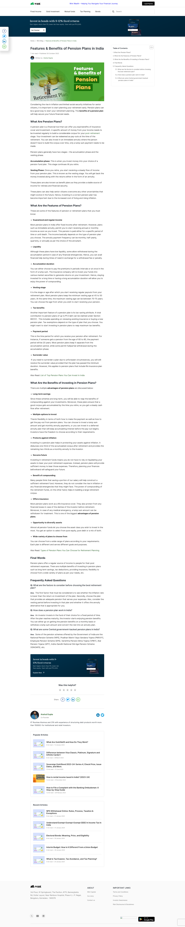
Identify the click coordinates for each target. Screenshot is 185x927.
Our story (90, 896)
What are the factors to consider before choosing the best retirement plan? (134, 70)
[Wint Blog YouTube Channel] (37, 917)
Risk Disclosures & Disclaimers (123, 904)
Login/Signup (148, 4)
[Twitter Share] (68, 699)
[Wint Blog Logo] (35, 3)
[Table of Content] (151, 47)
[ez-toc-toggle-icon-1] (150, 47)
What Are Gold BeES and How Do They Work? (67, 742)
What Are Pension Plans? (122, 52)
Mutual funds (70, 12)
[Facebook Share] (63, 699)
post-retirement (92, 133)
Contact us (91, 900)
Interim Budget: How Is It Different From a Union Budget (72, 847)
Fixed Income (35, 12)
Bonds (97, 12)
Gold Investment (53, 12)
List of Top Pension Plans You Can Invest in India (62, 375)
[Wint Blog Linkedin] (43, 917)
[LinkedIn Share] (73, 699)
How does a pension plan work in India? (131, 75)
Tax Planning (85, 12)
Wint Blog (40, 41)
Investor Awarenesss (120, 900)
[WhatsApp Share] (78, 699)
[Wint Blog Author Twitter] (102, 715)
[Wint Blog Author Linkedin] (98, 715)
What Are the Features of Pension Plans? (127, 56)
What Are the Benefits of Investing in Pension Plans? (131, 59)
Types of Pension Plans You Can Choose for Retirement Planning (69, 550)
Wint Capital (91, 892)
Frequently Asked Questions (123, 66)
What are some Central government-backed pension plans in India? (133, 79)
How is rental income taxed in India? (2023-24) (68, 777)
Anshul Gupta (48, 58)
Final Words (118, 63)
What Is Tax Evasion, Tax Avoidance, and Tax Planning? (71, 859)
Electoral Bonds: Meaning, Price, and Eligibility (67, 835)
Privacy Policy (118, 896)
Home (32, 41)
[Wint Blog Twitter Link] (32, 917)
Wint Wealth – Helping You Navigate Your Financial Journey (94, 3)
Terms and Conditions (120, 892)
